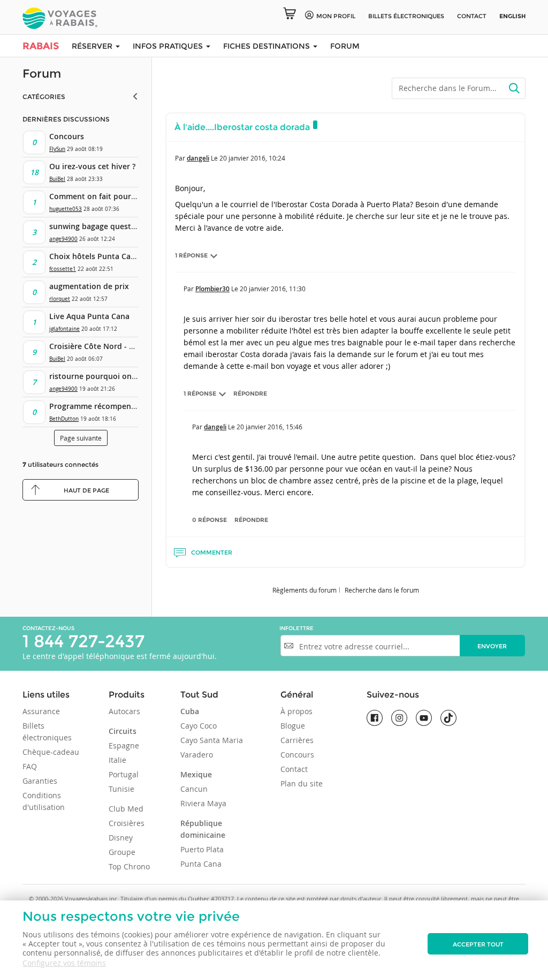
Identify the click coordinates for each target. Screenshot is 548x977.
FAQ (29, 766)
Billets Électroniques (406, 16)
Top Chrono (129, 866)
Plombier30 (212, 288)
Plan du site (301, 783)
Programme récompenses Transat (110, 406)
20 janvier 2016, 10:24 (252, 158)
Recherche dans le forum (382, 590)
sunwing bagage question (96, 226)
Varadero (196, 754)
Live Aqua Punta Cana (89, 316)
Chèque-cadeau (50, 752)
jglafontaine (64, 328)
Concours (66, 136)
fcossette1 (62, 269)
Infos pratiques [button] (169, 46)
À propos (296, 711)
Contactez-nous (48, 628)
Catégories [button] (43, 97)
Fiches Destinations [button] (267, 46)
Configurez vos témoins (64, 963)
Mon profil (335, 16)
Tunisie (121, 789)
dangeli (198, 158)
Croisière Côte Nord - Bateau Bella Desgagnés (132, 346)
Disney (121, 837)
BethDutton (64, 418)
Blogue (292, 726)
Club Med (126, 809)
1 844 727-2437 (83, 641)
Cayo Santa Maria (211, 740)
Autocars (124, 711)
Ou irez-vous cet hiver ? (92, 166)
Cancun (194, 789)
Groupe (122, 852)
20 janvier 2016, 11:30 (273, 288)
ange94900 (63, 239)
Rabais (40, 46)
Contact (471, 16)
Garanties (39, 781)
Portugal (124, 774)
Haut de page (86, 490)
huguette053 (65, 209)
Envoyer (492, 646)
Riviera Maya (203, 803)
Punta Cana (201, 864)
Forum (345, 46)
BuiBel (57, 179)
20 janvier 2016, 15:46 (269, 426)
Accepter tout (478, 944)
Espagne (124, 745)
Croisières (126, 823)
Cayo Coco (198, 726)
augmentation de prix (89, 286)
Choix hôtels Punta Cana (94, 256)
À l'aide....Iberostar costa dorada (242, 127)
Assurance (41, 711)
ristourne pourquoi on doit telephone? (120, 376)
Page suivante (81, 438)
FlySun (57, 149)
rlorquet (59, 299)
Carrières (297, 740)
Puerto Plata (202, 849)
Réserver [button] (93, 46)
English (512, 16)
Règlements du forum (304, 590)
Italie (117, 760)
